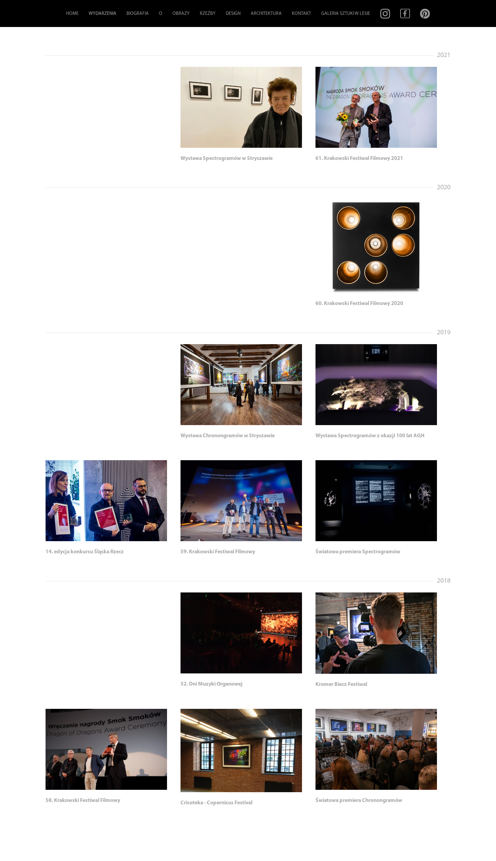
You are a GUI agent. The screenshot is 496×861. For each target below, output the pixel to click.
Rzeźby (208, 13)
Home (72, 13)
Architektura (266, 13)
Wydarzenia (102, 13)
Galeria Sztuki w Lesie (345, 13)
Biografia (138, 13)
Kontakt (301, 13)
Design (233, 13)
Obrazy (181, 13)
